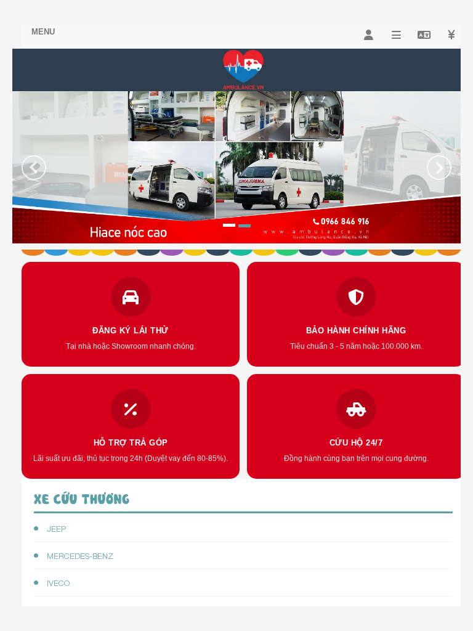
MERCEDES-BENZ (78, 556)
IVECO (57, 583)
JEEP (55, 529)
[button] (34, 199)
